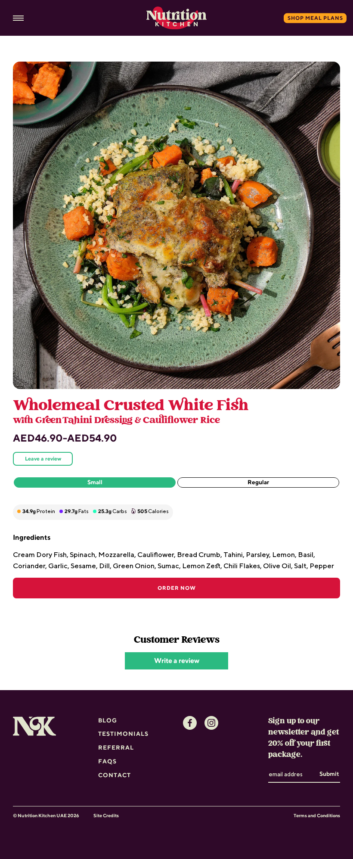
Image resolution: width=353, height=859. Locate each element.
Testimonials (123, 733)
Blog (107, 720)
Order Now (177, 588)
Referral (116, 747)
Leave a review (43, 458)
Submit (329, 773)
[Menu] (18, 18)
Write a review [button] (176, 661)
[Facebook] (190, 723)
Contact (114, 775)
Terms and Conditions (317, 815)
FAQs (107, 761)
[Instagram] (211, 723)
